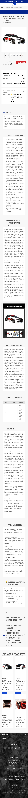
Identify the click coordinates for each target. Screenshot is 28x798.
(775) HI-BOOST (20, 1)
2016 (20, 418)
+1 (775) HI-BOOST (11, 792)
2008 (20, 405)
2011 (20, 410)
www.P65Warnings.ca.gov (17, 602)
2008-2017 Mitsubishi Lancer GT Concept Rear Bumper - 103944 (20, 682)
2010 (20, 409)
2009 (20, 407)
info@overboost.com (7, 791)
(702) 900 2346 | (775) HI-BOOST (15, 768)
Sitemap (14, 787)
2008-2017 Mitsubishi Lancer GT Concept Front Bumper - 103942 (7, 720)
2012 (20, 412)
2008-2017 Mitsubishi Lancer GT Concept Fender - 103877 (20, 720)
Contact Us (14, 794)
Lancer (14, 412)
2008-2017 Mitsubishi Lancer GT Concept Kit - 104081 (7, 682)
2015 (20, 416)
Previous (2, 55)
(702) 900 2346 (9, 1)
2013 (20, 413)
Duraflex (6, 17)
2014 (20, 415)
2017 (20, 420)
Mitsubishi (7, 412)
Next (25, 55)
